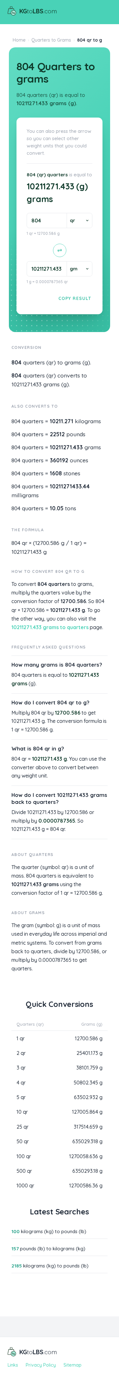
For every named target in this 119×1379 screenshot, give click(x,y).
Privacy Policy (41, 1365)
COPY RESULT (74, 298)
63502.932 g (88, 1097)
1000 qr (25, 1185)
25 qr (23, 1127)
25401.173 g (89, 1053)
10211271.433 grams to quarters (50, 627)
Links (13, 1365)
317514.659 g (88, 1127)
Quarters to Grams (51, 40)
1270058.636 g (85, 1156)
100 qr (24, 1156)
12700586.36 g (85, 1185)
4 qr (21, 1082)
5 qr (21, 1097)
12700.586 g (88, 1038)
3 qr (21, 1067)
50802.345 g (88, 1082)
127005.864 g (87, 1112)
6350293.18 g (87, 1171)
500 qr (24, 1171)
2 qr (21, 1053)
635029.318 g (87, 1141)
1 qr (21, 1038)
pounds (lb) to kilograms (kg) (48, 1249)
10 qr (22, 1112)
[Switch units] (59, 250)
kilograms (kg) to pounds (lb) (48, 1231)
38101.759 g (89, 1067)
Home (19, 40)
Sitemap (72, 1365)
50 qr (23, 1141)
